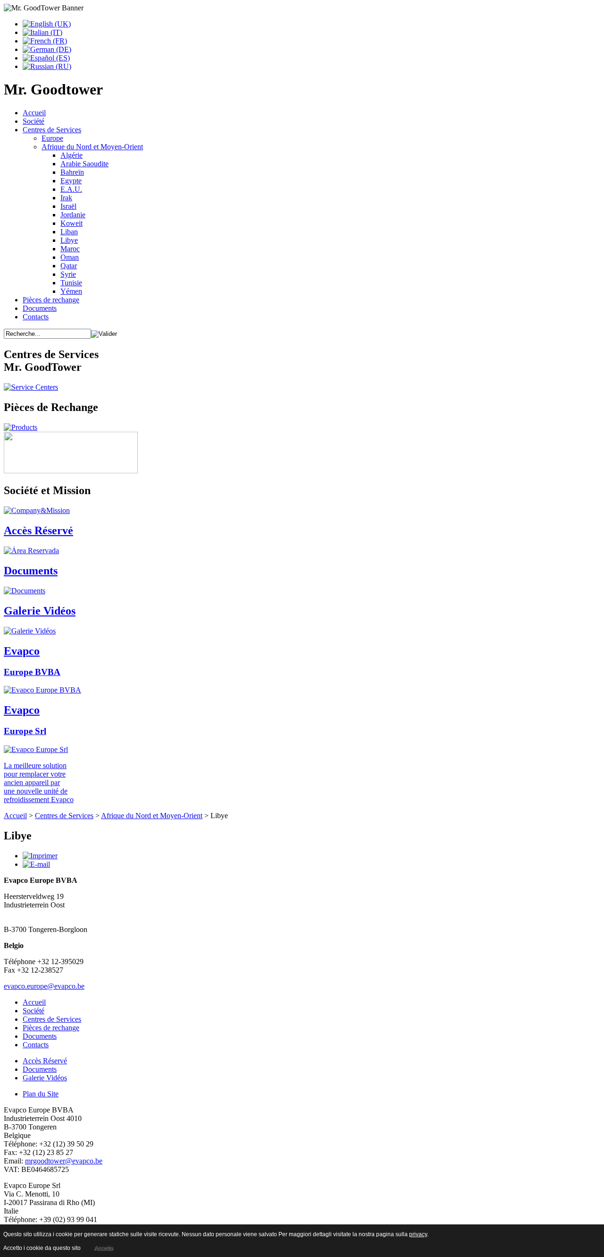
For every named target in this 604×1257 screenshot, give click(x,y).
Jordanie (72, 215)
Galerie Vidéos (45, 1078)
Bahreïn (72, 172)
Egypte (71, 181)
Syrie (68, 274)
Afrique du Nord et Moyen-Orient (92, 147)
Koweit (71, 223)
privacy (418, 1234)
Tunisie (71, 283)
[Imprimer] (40, 856)
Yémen (71, 291)
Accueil (34, 113)
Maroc (70, 249)
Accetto (103, 1248)
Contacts (36, 317)
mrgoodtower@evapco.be (63, 1161)
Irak (66, 198)
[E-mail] (36, 864)
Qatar (68, 266)
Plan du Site (41, 1094)
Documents (40, 308)
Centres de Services (52, 130)
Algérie (71, 155)
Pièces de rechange (51, 300)
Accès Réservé (45, 1061)
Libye (69, 240)
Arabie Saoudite (84, 164)
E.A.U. (71, 189)
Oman (69, 257)
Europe (52, 138)
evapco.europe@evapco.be (44, 986)
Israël (68, 206)
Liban (69, 232)
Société (33, 121)
